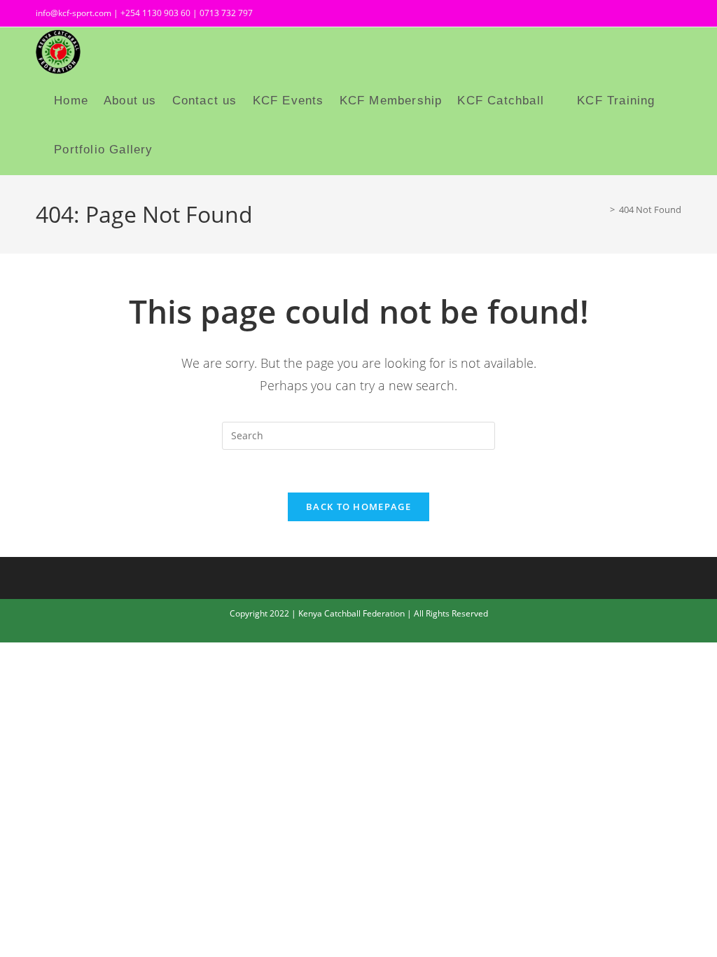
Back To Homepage (358, 506)
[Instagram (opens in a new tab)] (653, 15)
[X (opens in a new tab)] (602, 15)
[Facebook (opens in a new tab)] (628, 15)
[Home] (602, 209)
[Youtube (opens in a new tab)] (673, 15)
